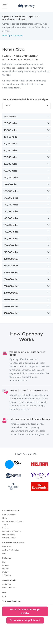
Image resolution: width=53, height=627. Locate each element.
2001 (7, 105)
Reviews (5, 528)
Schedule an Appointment (25, 620)
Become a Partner (8, 587)
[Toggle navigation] (5, 5)
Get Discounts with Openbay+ (13, 521)
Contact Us (6, 584)
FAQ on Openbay (8, 534)
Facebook (5, 565)
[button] (26, 116)
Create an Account (9, 515)
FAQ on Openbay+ (9, 538)
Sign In (4, 518)
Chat (4, 596)
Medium (5, 572)
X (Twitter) (6, 575)
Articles (5, 525)
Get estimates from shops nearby (25, 611)
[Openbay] (26, 6)
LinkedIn (5, 569)
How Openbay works (12, 35)
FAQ (4, 553)
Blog (4, 562)
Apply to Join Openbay (10, 550)
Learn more (6, 547)
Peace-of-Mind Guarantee (11, 531)
